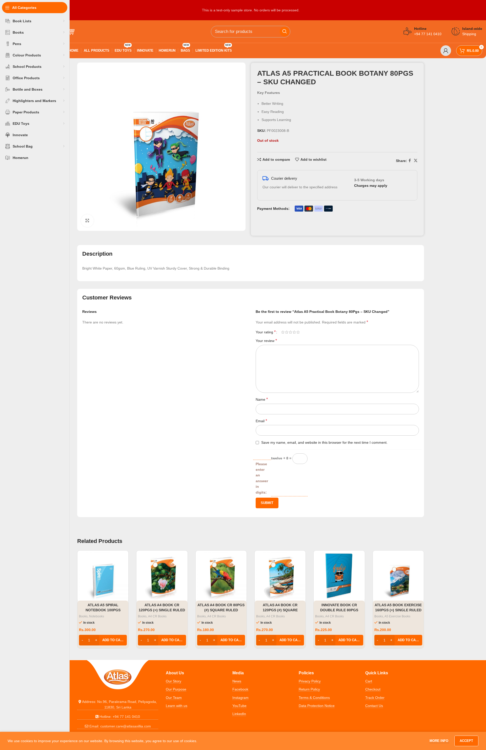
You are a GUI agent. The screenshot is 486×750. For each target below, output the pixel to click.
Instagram (240, 698)
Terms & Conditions (314, 698)
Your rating (266, 332)
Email (261, 421)
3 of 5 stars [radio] (290, 332)
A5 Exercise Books (397, 616)
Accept (466, 741)
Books (83, 616)
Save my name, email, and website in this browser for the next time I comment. (324, 442)
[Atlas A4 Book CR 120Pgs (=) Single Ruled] (161, 576)
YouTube (239, 706)
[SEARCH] (284, 31)
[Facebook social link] (409, 160)
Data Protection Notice (317, 706)
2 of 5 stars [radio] (287, 332)
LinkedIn (239, 714)
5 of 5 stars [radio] (298, 332)
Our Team (174, 698)
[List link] (117, 704)
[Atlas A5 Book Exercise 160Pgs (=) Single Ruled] (398, 576)
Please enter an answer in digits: (262, 478)
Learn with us (176, 706)
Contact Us (374, 706)
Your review (266, 340)
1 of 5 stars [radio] (283, 332)
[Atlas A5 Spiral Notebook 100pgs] (102, 576)
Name (262, 399)
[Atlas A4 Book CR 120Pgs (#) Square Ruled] (280, 576)
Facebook (240, 689)
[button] (103, 640)
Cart (368, 681)
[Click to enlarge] (87, 220)
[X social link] (415, 160)
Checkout (372, 689)
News (236, 681)
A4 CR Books (157, 616)
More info (439, 741)
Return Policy (309, 689)
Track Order (374, 698)
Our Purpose (176, 689)
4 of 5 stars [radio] (294, 332)
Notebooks (96, 616)
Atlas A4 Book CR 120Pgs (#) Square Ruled (280, 610)
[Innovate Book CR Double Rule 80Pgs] (339, 576)
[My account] (446, 51)
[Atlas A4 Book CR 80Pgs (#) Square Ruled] (221, 576)
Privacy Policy (310, 681)
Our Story (173, 681)
